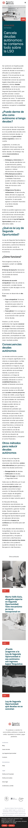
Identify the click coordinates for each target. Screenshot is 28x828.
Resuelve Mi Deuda (10, 333)
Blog (3, 745)
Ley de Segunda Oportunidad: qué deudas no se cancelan (14, 705)
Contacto (4, 757)
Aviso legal (5, 782)
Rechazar (11, 825)
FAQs (3, 765)
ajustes (14, 822)
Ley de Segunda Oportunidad (14, 240)
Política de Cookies (7, 778)
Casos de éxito (6, 749)
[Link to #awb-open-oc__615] (25, 2)
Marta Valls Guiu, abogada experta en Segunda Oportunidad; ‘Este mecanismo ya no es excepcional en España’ (13, 605)
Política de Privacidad (8, 774)
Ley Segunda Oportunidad (9, 753)
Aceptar (4, 825)
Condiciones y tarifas (7, 785)
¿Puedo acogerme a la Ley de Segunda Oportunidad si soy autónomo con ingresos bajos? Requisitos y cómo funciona (14, 658)
